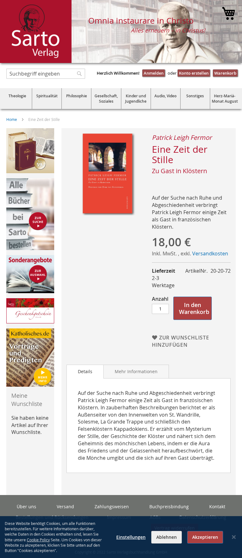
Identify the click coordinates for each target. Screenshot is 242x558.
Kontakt (217, 507)
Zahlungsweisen (112, 507)
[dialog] (121, 537)
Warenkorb (225, 73)
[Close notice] (234, 537)
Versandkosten (210, 253)
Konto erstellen (194, 73)
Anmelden (154, 73)
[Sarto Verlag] (36, 31)
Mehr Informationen (136, 371)
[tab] (85, 372)
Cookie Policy (38, 539)
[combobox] (45, 74)
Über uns (26, 507)
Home (11, 119)
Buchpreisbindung (169, 507)
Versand (65, 507)
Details (85, 371)
